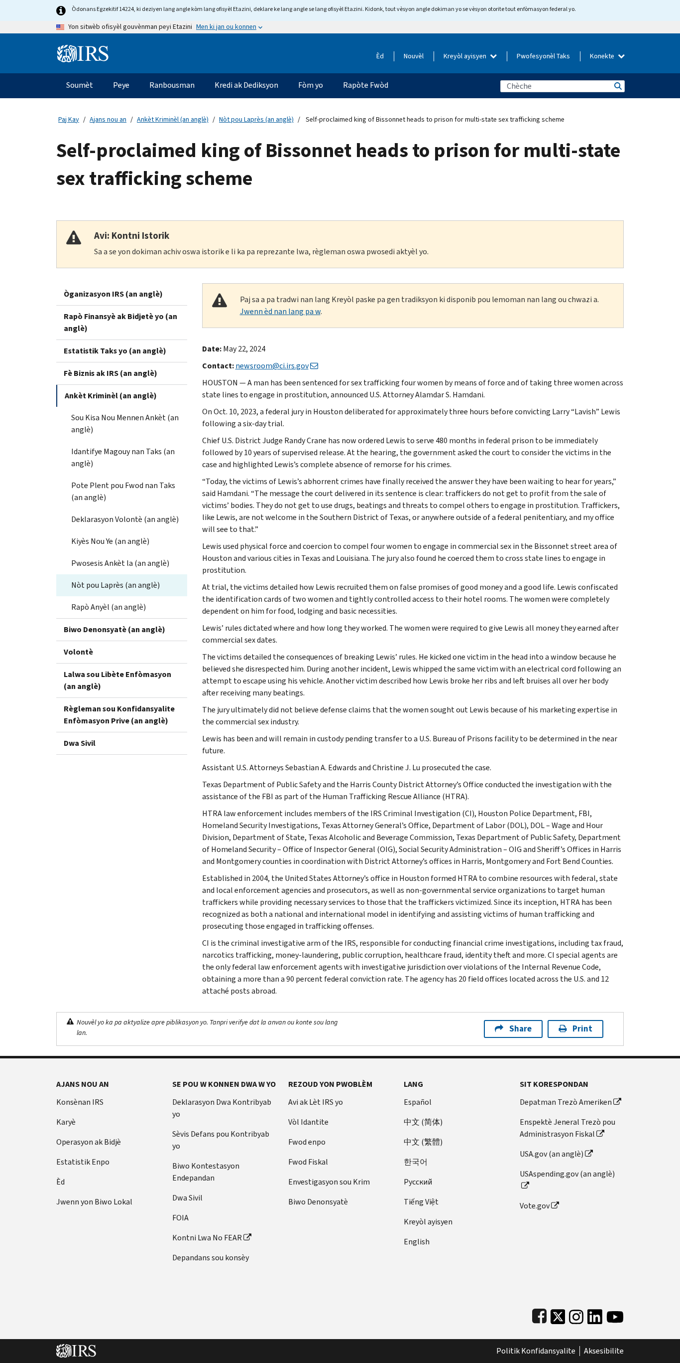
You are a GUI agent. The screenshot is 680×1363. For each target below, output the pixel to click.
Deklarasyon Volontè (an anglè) (125, 519)
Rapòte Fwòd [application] (365, 85)
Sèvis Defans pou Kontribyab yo (220, 1140)
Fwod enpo (307, 1142)
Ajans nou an (108, 119)
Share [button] (520, 1028)
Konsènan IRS (80, 1102)
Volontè (78, 652)
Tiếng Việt (421, 1201)
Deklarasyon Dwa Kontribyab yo (221, 1108)
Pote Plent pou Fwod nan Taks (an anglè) (123, 491)
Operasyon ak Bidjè (88, 1142)
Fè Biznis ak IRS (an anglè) (110, 373)
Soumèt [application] (79, 85)
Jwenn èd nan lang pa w (280, 311)
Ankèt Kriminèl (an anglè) (173, 119)
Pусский (418, 1182)
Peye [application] (121, 85)
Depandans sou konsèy (210, 1257)
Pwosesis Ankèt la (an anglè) (120, 563)
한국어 (416, 1162)
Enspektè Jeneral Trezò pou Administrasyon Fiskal (567, 1128)
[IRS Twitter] (558, 1314)
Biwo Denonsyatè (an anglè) (114, 629)
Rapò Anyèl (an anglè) (108, 607)
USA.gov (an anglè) (551, 1154)
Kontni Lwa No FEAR (207, 1237)
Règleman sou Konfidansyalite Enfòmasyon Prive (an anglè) (119, 714)
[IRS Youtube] (615, 1314)
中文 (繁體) (423, 1142)
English (417, 1241)
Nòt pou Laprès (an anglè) (256, 119)
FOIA (180, 1217)
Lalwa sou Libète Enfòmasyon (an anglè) (117, 680)
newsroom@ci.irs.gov (272, 365)
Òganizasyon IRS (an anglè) (113, 294)
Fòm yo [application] (310, 85)
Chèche (617, 86)
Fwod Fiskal (308, 1162)
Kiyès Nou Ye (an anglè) (110, 541)
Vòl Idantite (308, 1122)
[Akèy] (83, 49)
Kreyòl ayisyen (466, 56)
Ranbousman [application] (172, 85)
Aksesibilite (604, 1351)
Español (418, 1102)
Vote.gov (535, 1205)
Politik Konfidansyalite (535, 1351)
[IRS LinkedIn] (594, 1314)
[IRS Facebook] (539, 1314)
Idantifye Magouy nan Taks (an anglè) (123, 457)
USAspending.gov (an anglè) (567, 1174)
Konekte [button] (603, 56)
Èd (380, 56)
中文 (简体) (423, 1122)
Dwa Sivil (80, 743)
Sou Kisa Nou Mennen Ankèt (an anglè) (125, 423)
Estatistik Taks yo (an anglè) (115, 350)
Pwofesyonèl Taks (543, 56)
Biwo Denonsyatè (318, 1201)
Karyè (66, 1122)
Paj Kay (68, 119)
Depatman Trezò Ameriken (566, 1102)
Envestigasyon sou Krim (329, 1182)
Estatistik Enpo (83, 1162)
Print (582, 1028)
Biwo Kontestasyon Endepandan (205, 1172)
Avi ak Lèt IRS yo (315, 1102)
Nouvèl (414, 56)
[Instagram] (576, 1314)
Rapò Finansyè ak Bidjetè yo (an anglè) (120, 322)
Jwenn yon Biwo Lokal (94, 1201)
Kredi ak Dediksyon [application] (246, 85)
